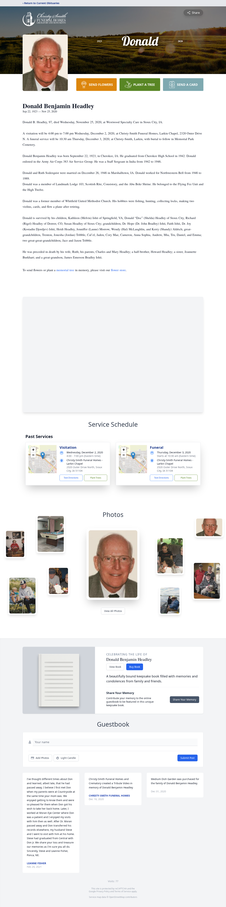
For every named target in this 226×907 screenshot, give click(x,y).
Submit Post (187, 758)
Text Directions (71, 477)
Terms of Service (122, 891)
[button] (42, 455)
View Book (115, 666)
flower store (118, 270)
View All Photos (113, 611)
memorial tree (65, 270)
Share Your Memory (184, 699)
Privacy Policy (103, 891)
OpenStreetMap (117, 897)
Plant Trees (95, 477)
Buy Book (134, 666)
